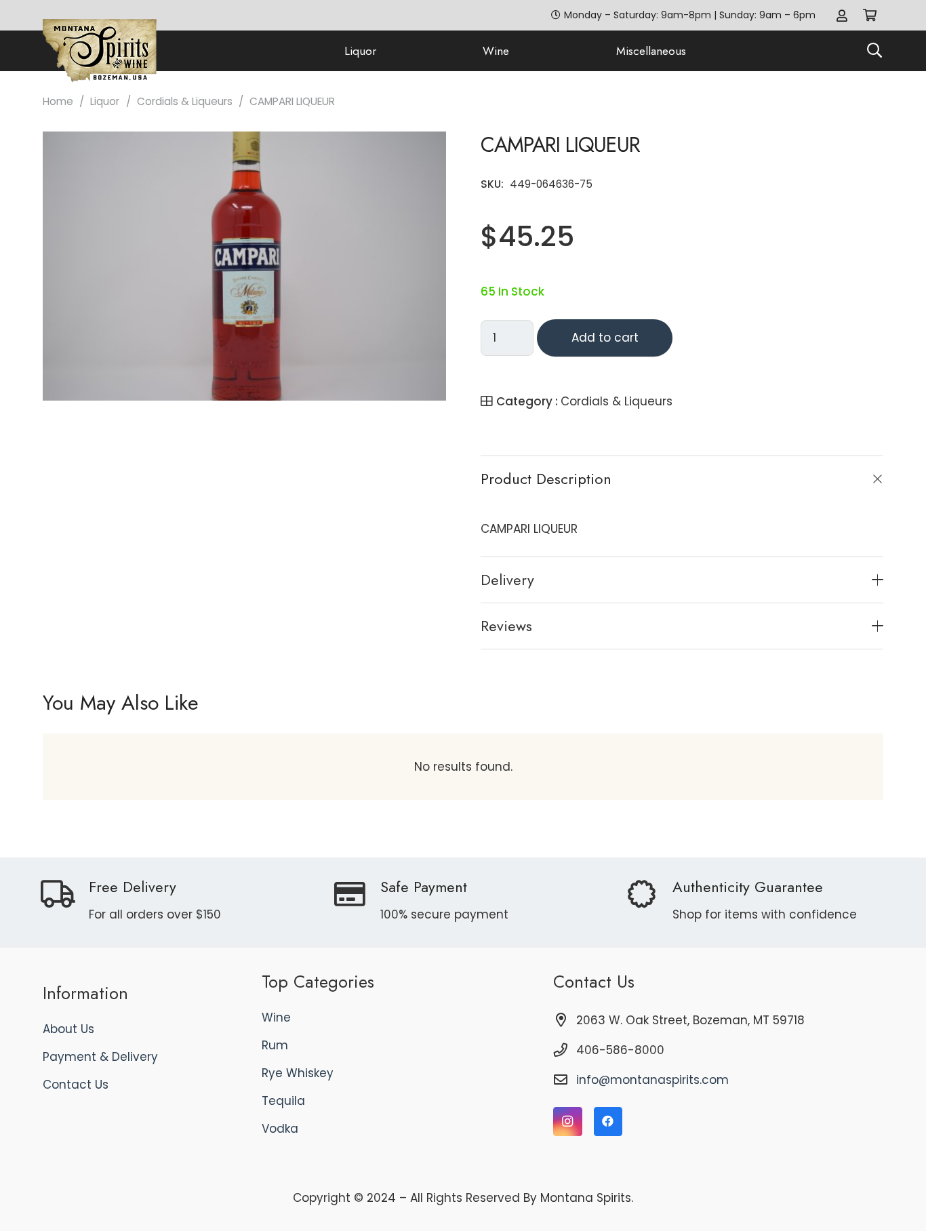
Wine (276, 1017)
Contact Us (75, 1084)
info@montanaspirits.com (652, 1080)
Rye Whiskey (298, 1073)
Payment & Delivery (100, 1057)
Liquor (104, 101)
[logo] (100, 51)
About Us (68, 1029)
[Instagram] (567, 1121)
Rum (275, 1045)
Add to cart (605, 337)
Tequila (283, 1101)
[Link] (842, 15)
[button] (874, 51)
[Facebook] (608, 1121)
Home (58, 101)
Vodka (280, 1129)
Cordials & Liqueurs (185, 101)
